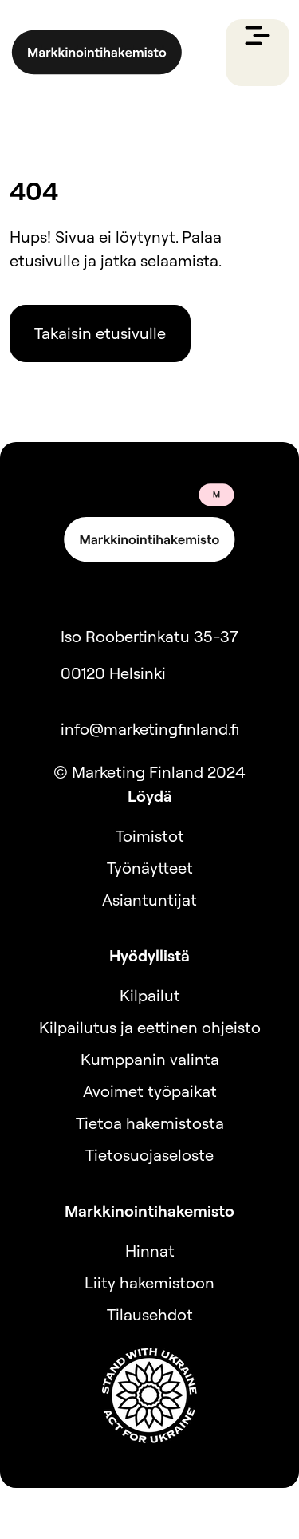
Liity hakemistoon (149, 1282)
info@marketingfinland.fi (150, 729)
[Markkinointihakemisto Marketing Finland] (97, 52)
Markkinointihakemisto (149, 1211)
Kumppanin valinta (150, 1059)
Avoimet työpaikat (150, 1091)
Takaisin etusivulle (100, 333)
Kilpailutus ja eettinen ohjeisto (150, 1027)
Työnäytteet (150, 868)
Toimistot (150, 836)
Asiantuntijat (149, 900)
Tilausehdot (150, 1314)
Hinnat (150, 1251)
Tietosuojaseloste (149, 1155)
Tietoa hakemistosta (150, 1123)
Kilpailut (150, 995)
